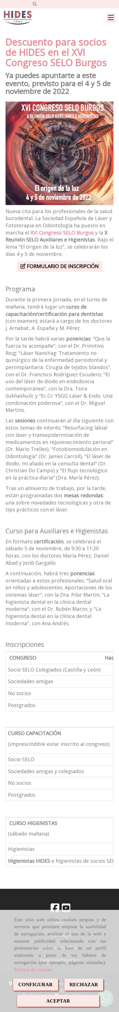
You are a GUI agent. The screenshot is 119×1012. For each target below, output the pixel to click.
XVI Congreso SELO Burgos (62, 232)
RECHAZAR (83, 984)
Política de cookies (33, 969)
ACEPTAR (58, 1001)
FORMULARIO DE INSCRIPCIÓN (62, 266)
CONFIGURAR (35, 984)
